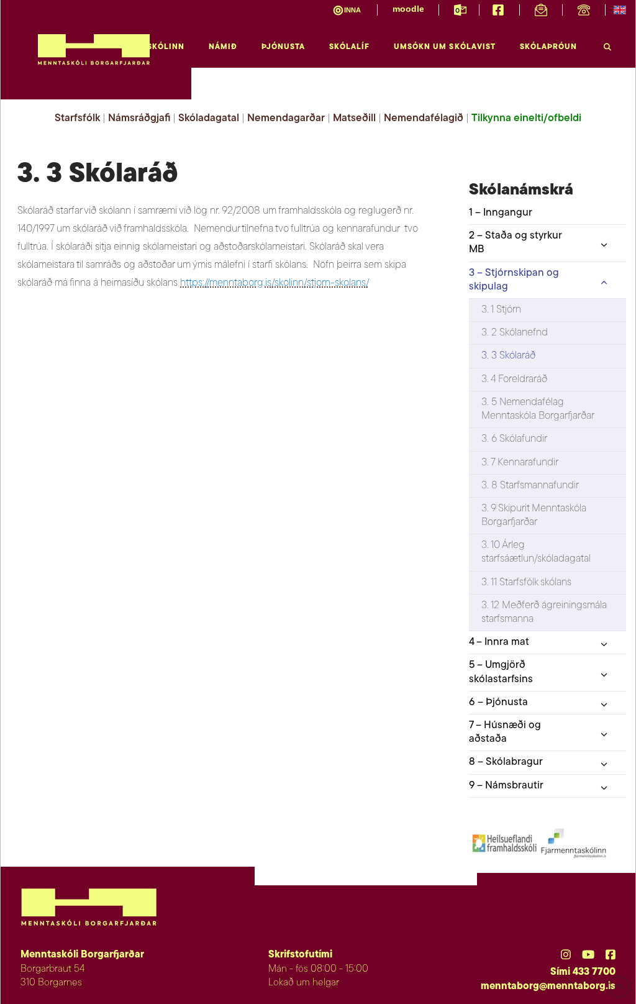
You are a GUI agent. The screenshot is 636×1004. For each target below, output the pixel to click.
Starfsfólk (77, 118)
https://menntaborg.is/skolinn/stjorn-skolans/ (274, 283)
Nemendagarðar (286, 118)
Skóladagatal (208, 118)
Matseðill (354, 118)
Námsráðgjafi (139, 118)
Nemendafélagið (423, 118)
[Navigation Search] (607, 44)
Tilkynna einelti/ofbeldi (526, 118)
